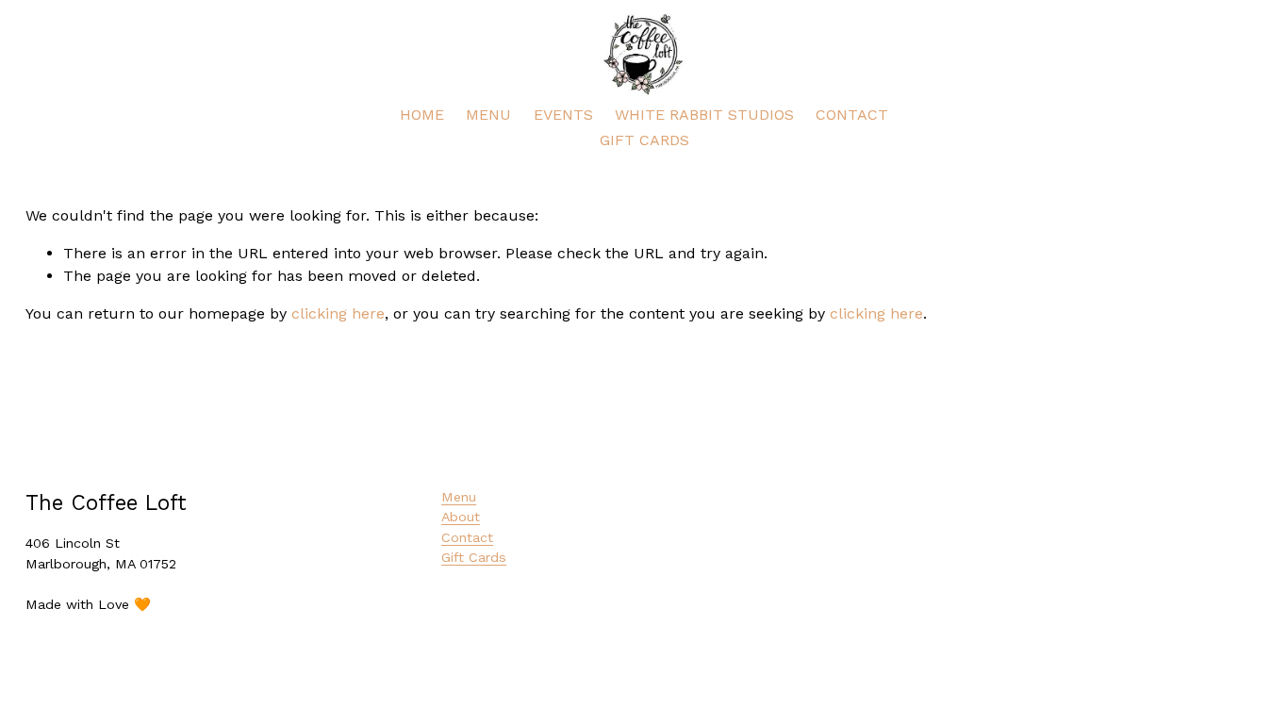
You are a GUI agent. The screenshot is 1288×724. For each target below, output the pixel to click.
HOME (422, 114)
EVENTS (563, 114)
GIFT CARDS (644, 140)
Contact (467, 537)
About (460, 516)
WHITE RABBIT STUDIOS (704, 114)
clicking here (338, 313)
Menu (458, 496)
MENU (488, 114)
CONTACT (852, 114)
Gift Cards (473, 557)
